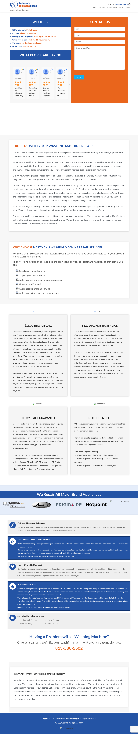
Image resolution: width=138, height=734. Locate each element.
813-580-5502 (31, 125)
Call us (118, 4)
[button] (2, 504)
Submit (79, 77)
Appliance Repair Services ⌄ (19, 10)
